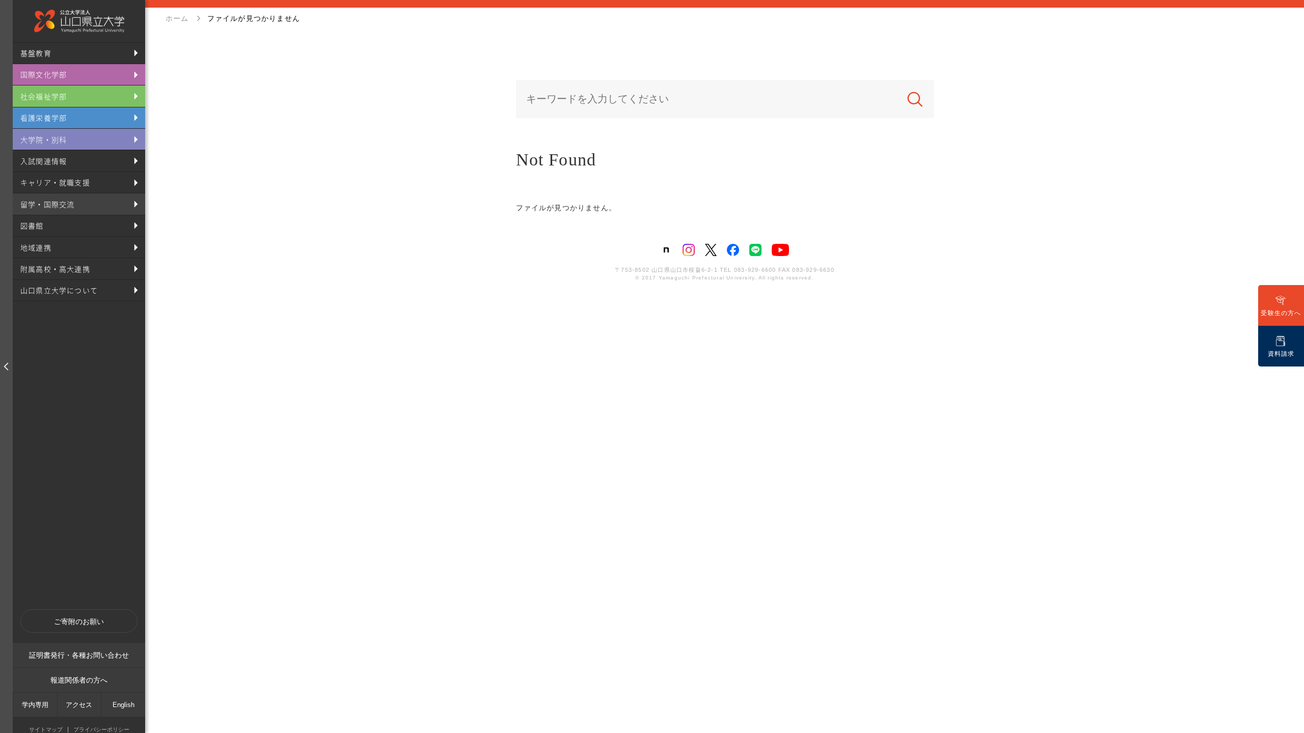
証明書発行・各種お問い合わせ (79, 655)
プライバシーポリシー (101, 729)
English (123, 705)
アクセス (79, 705)
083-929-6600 (755, 270)
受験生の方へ (1281, 313)
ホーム (177, 18)
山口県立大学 (79, 21)
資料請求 (1281, 353)
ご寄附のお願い (79, 621)
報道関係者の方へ (78, 680)
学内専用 (35, 705)
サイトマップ (46, 729)
